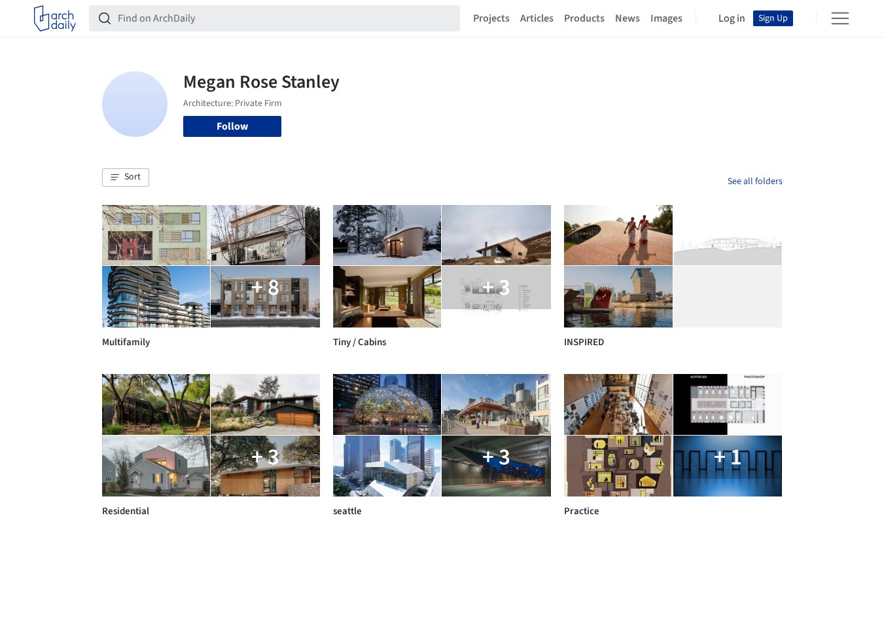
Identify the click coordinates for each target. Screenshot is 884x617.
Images (666, 18)
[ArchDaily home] (55, 18)
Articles (537, 18)
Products (584, 18)
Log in (731, 18)
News (627, 18)
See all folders (755, 181)
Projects (491, 18)
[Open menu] (840, 18)
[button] (125, 177)
